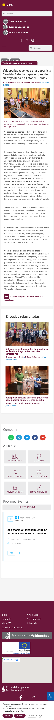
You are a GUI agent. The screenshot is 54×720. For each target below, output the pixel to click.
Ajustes (31, 716)
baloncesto (14, 296)
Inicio (5, 60)
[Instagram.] (33, 40)
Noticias (15, 60)
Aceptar (7, 716)
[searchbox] (28, 13)
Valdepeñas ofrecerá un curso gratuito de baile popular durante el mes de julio (27, 398)
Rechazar (20, 716)
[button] (11, 438)
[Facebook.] (21, 40)
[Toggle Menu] (4, 48)
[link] (11, 438)
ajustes (21, 711)
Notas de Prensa (9, 82)
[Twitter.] (27, 40)
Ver (11, 553)
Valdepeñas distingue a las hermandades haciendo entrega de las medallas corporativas (27, 351)
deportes (22, 296)
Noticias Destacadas (32, 82)
